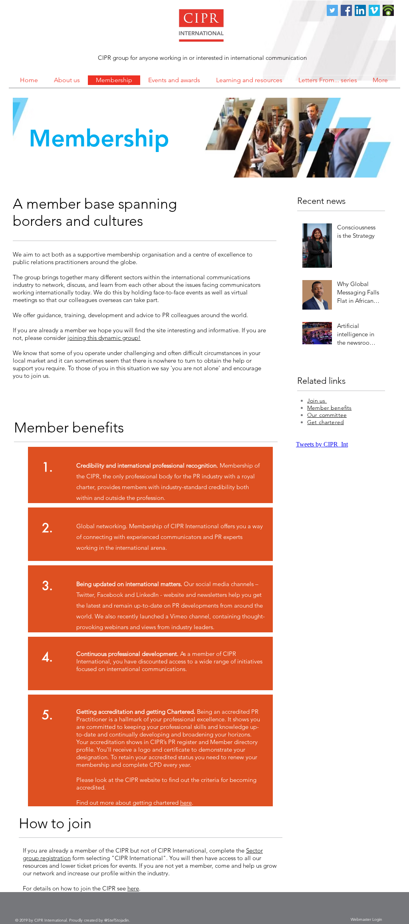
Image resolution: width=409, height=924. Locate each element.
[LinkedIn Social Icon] (360, 10)
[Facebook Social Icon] (346, 10)
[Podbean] (388, 10)
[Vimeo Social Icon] (374, 10)
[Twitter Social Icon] (332, 10)
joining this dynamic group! (104, 338)
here (186, 802)
